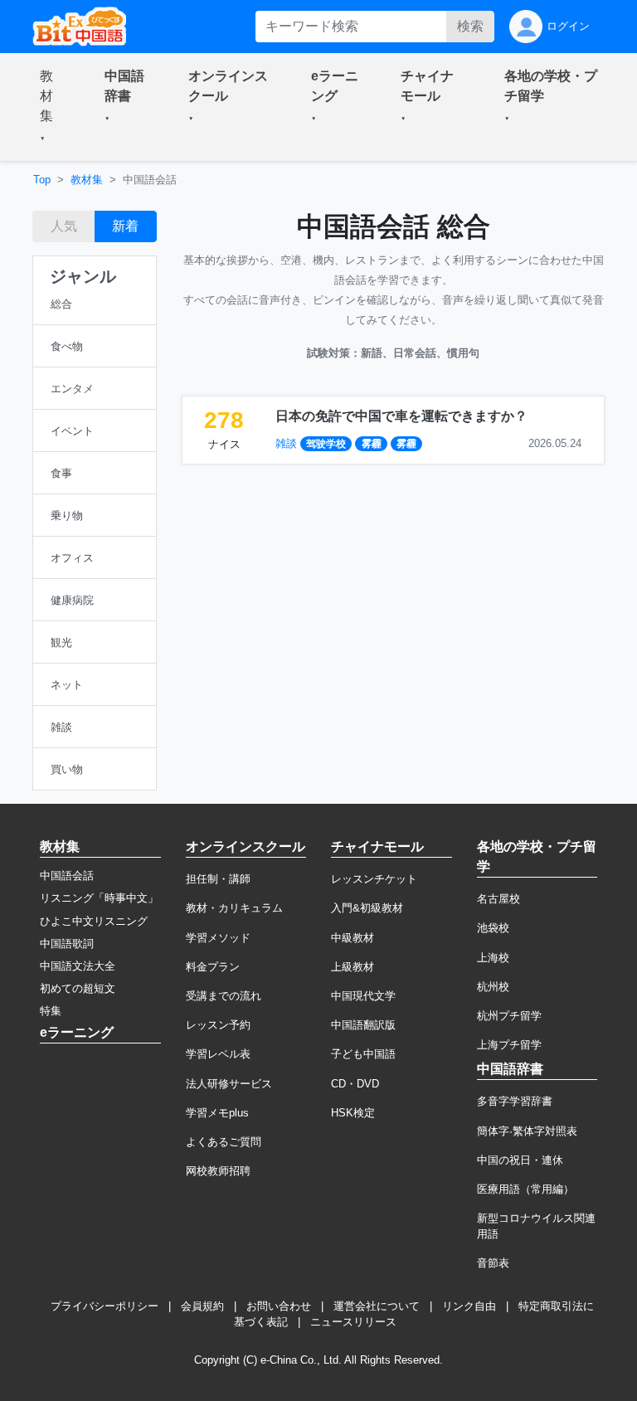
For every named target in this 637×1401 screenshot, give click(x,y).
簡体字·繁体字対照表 (527, 1131)
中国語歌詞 (67, 943)
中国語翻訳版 (363, 1025)
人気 (64, 226)
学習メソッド (218, 938)
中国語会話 (67, 875)
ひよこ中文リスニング (94, 921)
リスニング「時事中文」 (99, 898)
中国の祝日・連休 (520, 1160)
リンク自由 (469, 1306)
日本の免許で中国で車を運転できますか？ (401, 416)
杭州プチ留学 (509, 1015)
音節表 (493, 1263)
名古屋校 (498, 899)
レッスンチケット (374, 879)
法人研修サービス (229, 1084)
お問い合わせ (278, 1306)
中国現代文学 (363, 996)
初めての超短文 (77, 988)
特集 (50, 1011)
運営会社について (376, 1306)
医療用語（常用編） (525, 1189)
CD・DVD (355, 1084)
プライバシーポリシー (104, 1306)
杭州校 (493, 986)
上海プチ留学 (509, 1045)
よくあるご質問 (223, 1142)
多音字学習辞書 (514, 1101)
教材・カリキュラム (234, 908)
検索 (470, 26)
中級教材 (352, 938)
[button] (52, 107)
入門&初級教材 (367, 908)
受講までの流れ (223, 996)
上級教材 (352, 967)
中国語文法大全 (77, 966)
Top (42, 179)
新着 (125, 226)
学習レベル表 (218, 1054)
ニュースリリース (353, 1322)
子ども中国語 (363, 1054)
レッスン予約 (218, 1025)
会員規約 (202, 1306)
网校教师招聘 (218, 1171)
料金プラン (213, 967)
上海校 (493, 957)
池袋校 (493, 928)
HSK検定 (353, 1113)
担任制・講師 (218, 879)
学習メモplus (217, 1113)
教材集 (87, 179)
